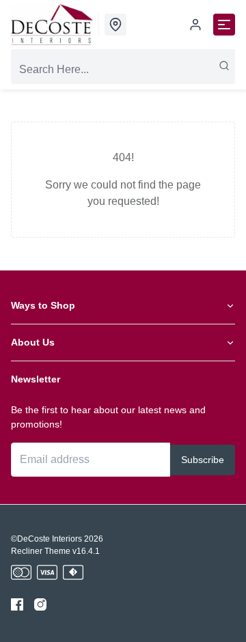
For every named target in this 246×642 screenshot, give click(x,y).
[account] (195, 24)
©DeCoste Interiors (46, 539)
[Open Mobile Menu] (224, 25)
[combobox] (123, 69)
